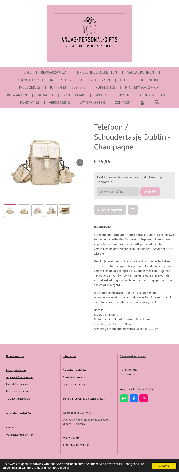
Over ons (11, 427)
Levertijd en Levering (17, 384)
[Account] (142, 102)
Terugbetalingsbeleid (18, 398)
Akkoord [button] (164, 465)
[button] (10, 210)
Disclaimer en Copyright (19, 391)
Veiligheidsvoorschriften (19, 434)
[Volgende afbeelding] (79, 162)
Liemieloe (130, 374)
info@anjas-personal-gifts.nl (88, 398)
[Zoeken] (157, 102)
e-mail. (81, 423)
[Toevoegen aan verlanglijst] (133, 210)
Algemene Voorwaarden (19, 377)
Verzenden (150, 191)
